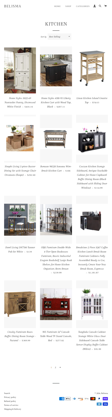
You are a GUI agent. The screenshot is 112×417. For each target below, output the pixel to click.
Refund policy (10, 401)
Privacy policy (10, 397)
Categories (83, 6)
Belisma (12, 6)
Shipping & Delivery (12, 409)
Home (57, 6)
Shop (68, 6)
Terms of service (11, 405)
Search (7, 393)
